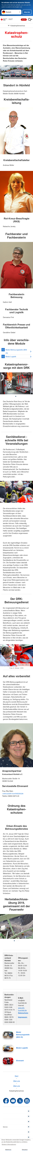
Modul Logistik (22, 1048)
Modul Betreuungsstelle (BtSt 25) (23, 1034)
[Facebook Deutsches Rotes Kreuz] (6, 1101)
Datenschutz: (23, 1013)
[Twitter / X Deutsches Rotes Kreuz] (20, 1101)
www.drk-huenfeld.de (22, 1009)
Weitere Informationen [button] (9, 1144)
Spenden (24, 19)
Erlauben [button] (25, 1149)
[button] (15, 396)
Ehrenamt (20, 1060)
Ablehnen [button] (8, 1149)
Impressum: (22, 1017)
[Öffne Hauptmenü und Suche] (30, 19)
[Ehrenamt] (8, 1061)
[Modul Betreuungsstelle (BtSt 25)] (8, 1035)
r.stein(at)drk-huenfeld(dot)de (12, 793)
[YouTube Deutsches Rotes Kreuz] (13, 1101)
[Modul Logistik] (8, 1048)
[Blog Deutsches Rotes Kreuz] (27, 1101)
